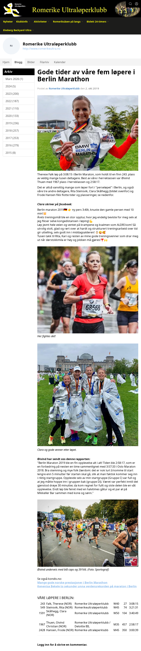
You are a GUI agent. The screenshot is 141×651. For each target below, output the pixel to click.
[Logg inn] (136, 4)
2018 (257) (12, 130)
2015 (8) (11, 153)
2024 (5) (11, 86)
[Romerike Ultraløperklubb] (70, 9)
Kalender (60, 62)
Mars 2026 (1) (14, 79)
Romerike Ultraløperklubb (64, 88)
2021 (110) (12, 108)
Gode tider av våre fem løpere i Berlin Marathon (86, 75)
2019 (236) (12, 123)
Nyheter (8, 21)
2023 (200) (12, 94)
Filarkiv (44, 62)
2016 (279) (12, 145)
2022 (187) (12, 101)
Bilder (31, 62)
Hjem (6, 62)
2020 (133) (12, 116)
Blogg (18, 62)
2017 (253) (12, 138)
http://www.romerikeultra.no (42, 48)
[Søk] (130, 4)
